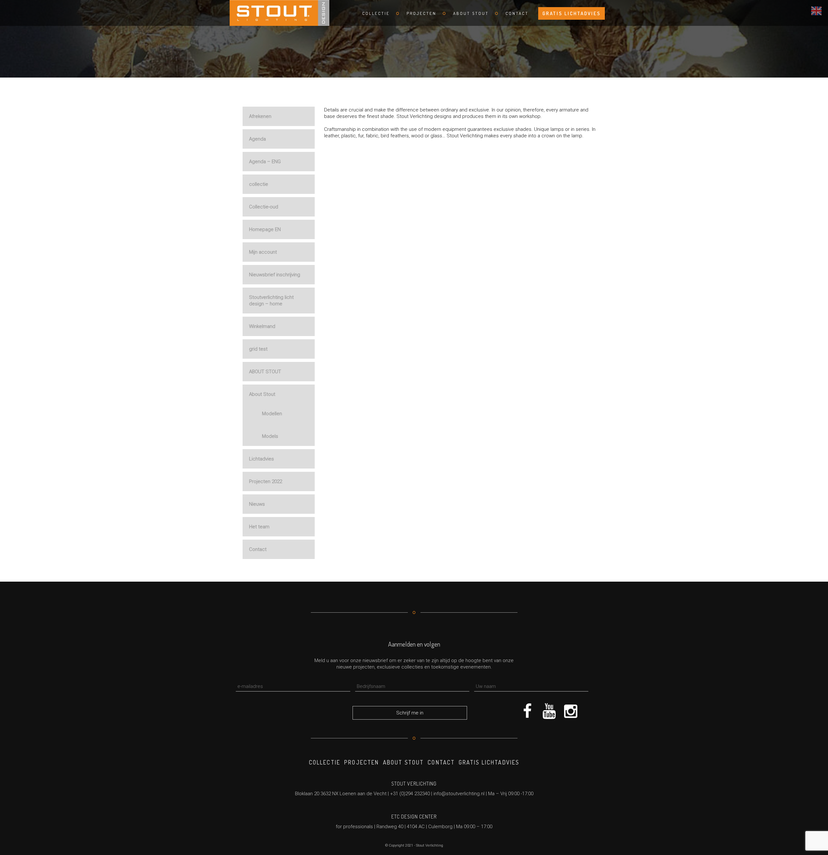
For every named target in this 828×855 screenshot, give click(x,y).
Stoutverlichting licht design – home (271, 300)
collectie (258, 184)
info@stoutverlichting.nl (459, 794)
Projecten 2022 (265, 481)
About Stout (471, 13)
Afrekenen (260, 116)
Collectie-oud (263, 207)
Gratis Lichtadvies (571, 13)
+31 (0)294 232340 (410, 794)
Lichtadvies (261, 459)
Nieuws (257, 504)
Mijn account (263, 252)
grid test (258, 349)
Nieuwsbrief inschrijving (274, 275)
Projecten (421, 13)
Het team (259, 527)
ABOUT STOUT (265, 372)
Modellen (272, 414)
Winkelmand (262, 326)
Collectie (376, 13)
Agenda (257, 139)
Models (270, 436)
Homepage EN (265, 229)
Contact (517, 13)
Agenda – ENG (265, 161)
